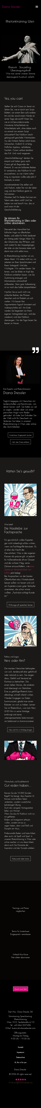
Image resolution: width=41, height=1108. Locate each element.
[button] (37, 7)
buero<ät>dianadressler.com (23, 1027)
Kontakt (20, 1046)
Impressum (20, 1051)
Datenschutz (20, 1056)
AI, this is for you (21, 1062)
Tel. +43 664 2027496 (20, 1024)
